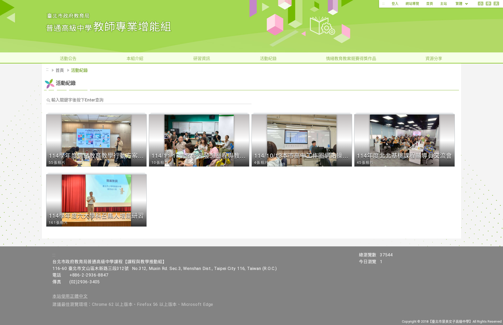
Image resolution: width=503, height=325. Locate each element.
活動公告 (68, 58)
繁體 (459, 4)
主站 (443, 4)
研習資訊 (201, 58)
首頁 (429, 4)
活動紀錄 (268, 58)
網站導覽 (412, 4)
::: (383, 4)
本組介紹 (135, 58)
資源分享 (433, 58)
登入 (395, 4)
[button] (97, 140)
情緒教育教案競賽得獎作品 (351, 58)
